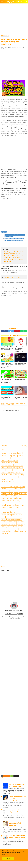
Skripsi (3, 521)
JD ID (25, 493)
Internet (4, 493)
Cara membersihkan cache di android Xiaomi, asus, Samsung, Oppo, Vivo (7, 382)
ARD (18, 469)
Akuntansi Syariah (19, 465)
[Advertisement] (14, 19)
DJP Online (4, 486)
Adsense (4, 455)
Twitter (20, 526)
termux (4, 526)
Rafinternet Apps (6, 514)
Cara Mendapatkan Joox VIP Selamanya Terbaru (20, 364)
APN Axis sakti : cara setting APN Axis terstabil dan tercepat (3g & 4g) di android (7, 365)
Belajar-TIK (16, 474)
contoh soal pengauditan (8, 484)
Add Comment (4, 48)
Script (3, 517)
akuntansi (21, 455)
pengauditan (5, 510)
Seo (17, 517)
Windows (21, 528)
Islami (20, 493)
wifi (17, 528)
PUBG (8, 512)
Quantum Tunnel (15, 512)
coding (3, 479)
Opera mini (8, 505)
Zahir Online (5, 533)
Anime (3, 469)
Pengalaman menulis (14, 507)
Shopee (21, 517)
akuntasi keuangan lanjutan (9, 467)
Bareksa (18, 472)
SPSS (15, 521)
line (15, 498)
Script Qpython (10, 517)
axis (22, 469)
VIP (7, 528)
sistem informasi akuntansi (14, 519)
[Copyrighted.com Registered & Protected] (5, 776)
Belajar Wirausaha (7, 474)
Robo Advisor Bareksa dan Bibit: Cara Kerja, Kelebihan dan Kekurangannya (17, 798)
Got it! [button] (8, 858)
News (3, 505)
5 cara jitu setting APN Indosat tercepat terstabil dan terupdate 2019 (7, 348)
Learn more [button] (5, 854)
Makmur (4, 500)
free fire (4, 488)
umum (3, 528)
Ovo (14, 505)
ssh (18, 521)
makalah (19, 498)
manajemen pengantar (13, 500)
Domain (10, 486)
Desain (22, 484)
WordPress (5, 531)
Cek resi (21, 477)
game (9, 488)
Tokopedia (14, 526)
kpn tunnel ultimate (7, 498)
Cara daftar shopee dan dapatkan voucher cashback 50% (6, 397)
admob (20, 453)
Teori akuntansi (21, 524)
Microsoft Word (6, 502)
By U (17, 477)
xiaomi (10, 531)
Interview (10, 493)
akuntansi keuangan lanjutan (10, 460)
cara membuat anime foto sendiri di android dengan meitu (21, 397)
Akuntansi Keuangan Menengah (10, 462)
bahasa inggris (10, 472)
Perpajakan (13, 510)
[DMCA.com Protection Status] (14, 776)
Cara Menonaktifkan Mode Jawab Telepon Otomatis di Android (14, 256)
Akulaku (14, 455)
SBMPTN (21, 514)
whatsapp (11, 528)
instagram (18, 491)
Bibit (22, 474)
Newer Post (4, 445)
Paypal (22, 505)
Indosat (12, 491)
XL (14, 531)
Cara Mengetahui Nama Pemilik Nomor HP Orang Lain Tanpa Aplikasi (14, 252)
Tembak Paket (12, 524)
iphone (16, 493)
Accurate (4, 453)
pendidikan (4, 507)
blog (3, 477)
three (8, 526)
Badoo (3, 472)
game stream (15, 488)
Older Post (23, 445)
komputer (13, 495)
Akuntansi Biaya (6, 458)
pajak (17, 505)
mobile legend (15, 502)
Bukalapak (8, 477)
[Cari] (26, 1)
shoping (4, 519)
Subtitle (23, 521)
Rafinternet (14, 1)
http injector (5, 491)
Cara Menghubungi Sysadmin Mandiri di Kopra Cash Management (17, 823)
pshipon (19, 510)
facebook (22, 486)
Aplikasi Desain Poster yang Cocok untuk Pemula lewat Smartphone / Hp (20, 349)
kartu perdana (5, 495)
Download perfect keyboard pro (13, 277)
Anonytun (9, 469)
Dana (18, 484)
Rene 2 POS (14, 514)
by (13, 477)
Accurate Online (12, 453)
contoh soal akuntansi (8, 481)
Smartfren (9, 521)
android (20, 467)
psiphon (4, 512)
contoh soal (10, 479)
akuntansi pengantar (7, 465)
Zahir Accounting (21, 531)
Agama (9, 455)
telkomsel (4, 524)
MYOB (22, 502)
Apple (14, 469)
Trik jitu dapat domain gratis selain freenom (20, 380)
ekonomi (16, 486)
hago (21, 488)
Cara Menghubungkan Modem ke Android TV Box (14, 260)
